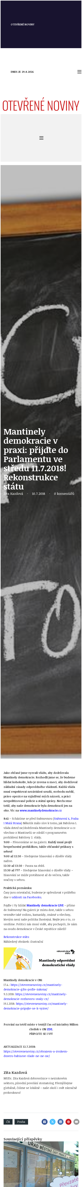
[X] (53, 1122)
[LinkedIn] (60, 1122)
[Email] (76, 1122)
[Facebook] (45, 1122)
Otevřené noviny (22, 24)
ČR (8, 1122)
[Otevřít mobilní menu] (79, 71)
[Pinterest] (68, 1122)
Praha (21, 1122)
